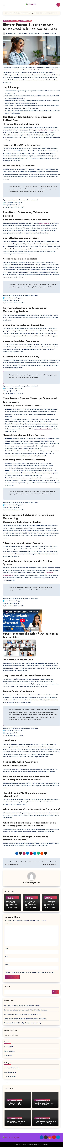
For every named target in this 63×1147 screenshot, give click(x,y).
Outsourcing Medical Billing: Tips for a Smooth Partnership (22, 1023)
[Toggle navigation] (4, 5)
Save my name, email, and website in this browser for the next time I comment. (30, 972)
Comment (8, 924)
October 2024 (8, 1047)
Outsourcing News (25, 20)
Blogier (36, 1144)
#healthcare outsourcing (36, 33)
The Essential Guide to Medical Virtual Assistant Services (22, 1005)
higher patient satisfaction (43, 429)
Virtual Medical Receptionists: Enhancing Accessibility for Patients (25, 1018)
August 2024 (8, 1055)
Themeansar (44, 1144)
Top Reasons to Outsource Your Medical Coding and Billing (22, 1014)
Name (7, 948)
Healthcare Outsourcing (11, 20)
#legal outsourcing (50, 33)
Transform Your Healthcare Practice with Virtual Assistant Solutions (25, 1010)
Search (7, 986)
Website (7, 964)
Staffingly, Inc (12, 33)
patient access (44, 223)
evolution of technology (45, 130)
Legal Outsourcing (10, 1072)
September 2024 (9, 1051)
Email (7, 956)
